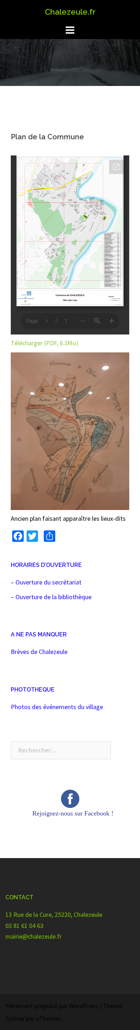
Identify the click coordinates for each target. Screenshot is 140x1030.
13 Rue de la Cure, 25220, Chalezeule (53, 914)
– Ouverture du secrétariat (46, 582)
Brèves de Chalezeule (39, 652)
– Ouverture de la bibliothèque (51, 597)
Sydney (14, 1018)
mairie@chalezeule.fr (33, 936)
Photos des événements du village (57, 707)
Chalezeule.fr (70, 11)
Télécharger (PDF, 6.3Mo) (44, 343)
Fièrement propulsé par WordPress (51, 1006)
